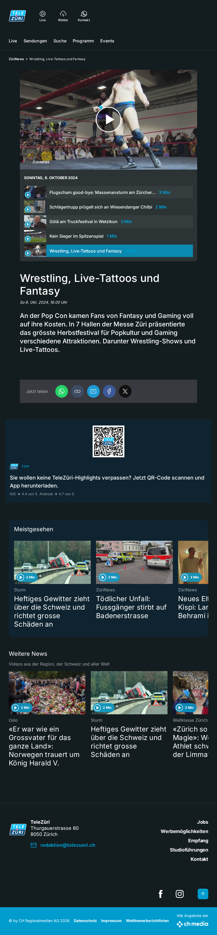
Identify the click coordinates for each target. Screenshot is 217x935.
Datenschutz (85, 920)
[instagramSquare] (179, 894)
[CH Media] (192, 923)
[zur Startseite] (17, 16)
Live (13, 40)
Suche (59, 40)
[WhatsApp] (61, 391)
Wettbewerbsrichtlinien (147, 920)
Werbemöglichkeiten (184, 831)
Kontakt (199, 859)
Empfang (198, 840)
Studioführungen (189, 850)
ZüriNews (16, 59)
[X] (125, 391)
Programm (83, 40)
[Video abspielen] (108, 120)
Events (107, 40)
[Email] (93, 391)
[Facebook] (109, 391)
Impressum (111, 920)
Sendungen (35, 40)
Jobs (202, 822)
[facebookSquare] (160, 894)
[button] (77, 391)
